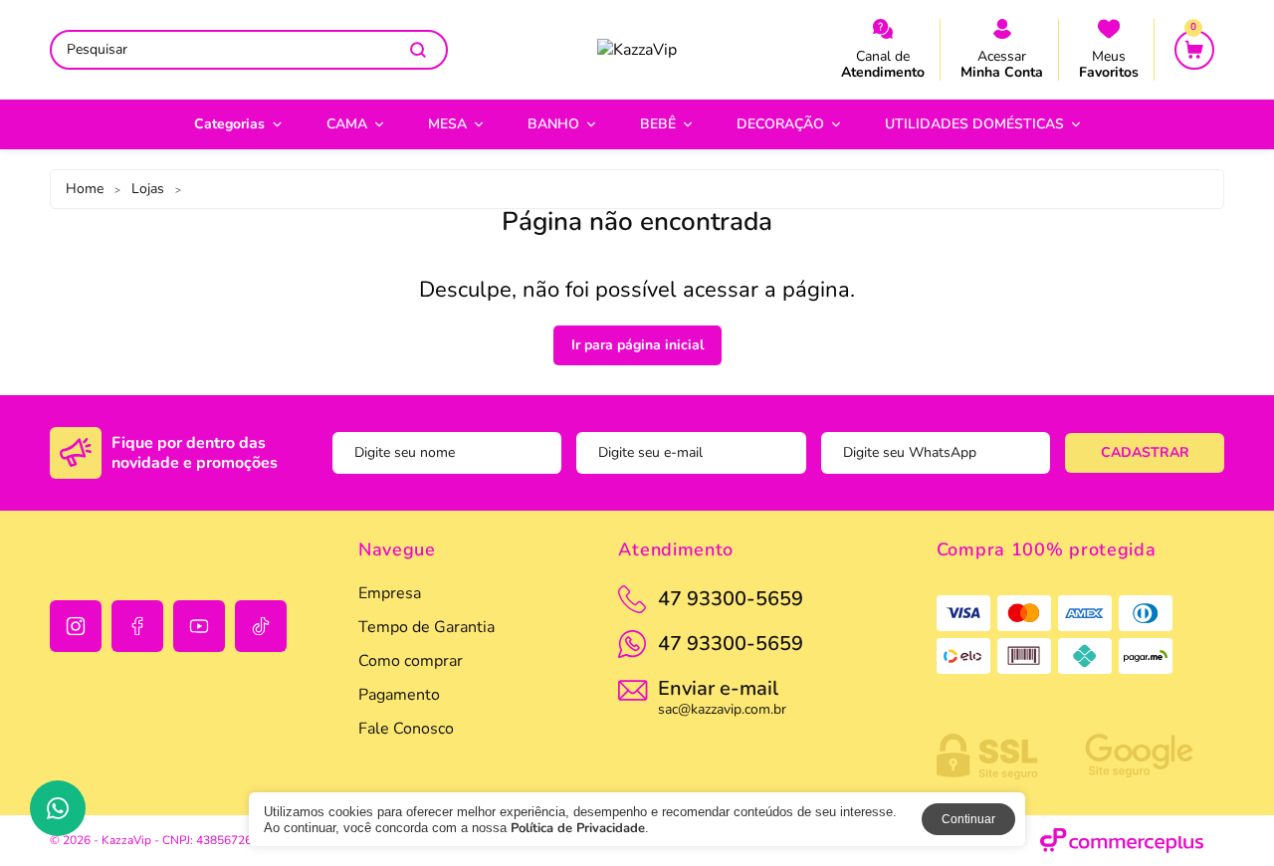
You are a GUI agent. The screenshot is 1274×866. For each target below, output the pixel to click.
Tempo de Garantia (426, 627)
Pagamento (399, 695)
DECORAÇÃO (780, 123)
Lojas (147, 188)
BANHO (553, 123)
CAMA (346, 123)
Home (85, 188)
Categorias (229, 123)
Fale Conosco (406, 729)
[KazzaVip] (637, 50)
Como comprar (410, 661)
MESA (447, 123)
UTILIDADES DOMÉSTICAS (974, 123)
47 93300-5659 (730, 643)
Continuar (968, 819)
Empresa (389, 593)
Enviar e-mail (722, 696)
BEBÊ (658, 123)
